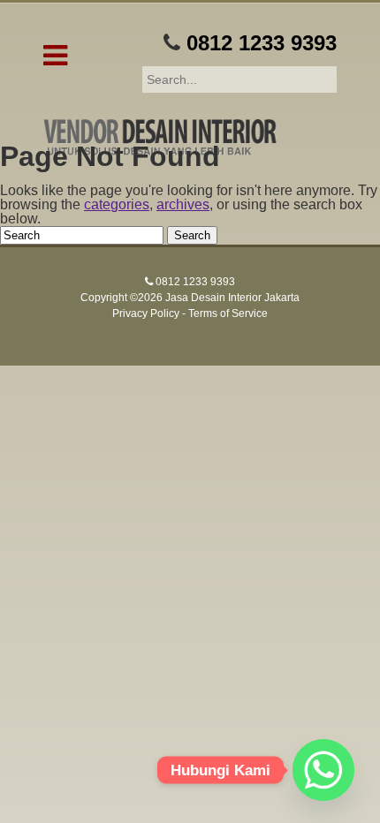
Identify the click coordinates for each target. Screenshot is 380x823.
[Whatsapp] (323, 770)
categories (116, 204)
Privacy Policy (145, 313)
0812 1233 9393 (261, 43)
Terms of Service (228, 313)
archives (182, 204)
